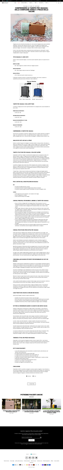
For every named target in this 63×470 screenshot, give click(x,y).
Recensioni (31, 462)
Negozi (60, 0)
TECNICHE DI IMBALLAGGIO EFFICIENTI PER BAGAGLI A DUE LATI (11, 411)
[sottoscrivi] (40, 437)
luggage (31, 6)
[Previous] (16, 0)
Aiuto (57, 0)
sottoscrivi (31, 440)
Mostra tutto (31, 396)
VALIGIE (31, 2)
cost (29, 6)
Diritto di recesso (33, 460)
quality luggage (37, 6)
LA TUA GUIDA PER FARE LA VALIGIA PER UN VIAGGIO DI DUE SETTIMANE (31, 411)
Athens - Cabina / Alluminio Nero (25, 99)
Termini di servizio (6, 460)
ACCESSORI (41, 2)
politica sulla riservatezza (19, 460)
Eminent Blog (32, 383)
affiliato (52, 460)
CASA (15, 2)
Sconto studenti (56, 460)
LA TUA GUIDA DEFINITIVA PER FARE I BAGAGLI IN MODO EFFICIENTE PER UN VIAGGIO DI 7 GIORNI (51, 411)
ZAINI (36, 2)
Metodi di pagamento (46, 460)
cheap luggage (25, 6)
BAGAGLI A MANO (24, 2)
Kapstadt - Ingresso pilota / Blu (37, 99)
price (33, 6)
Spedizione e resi (39, 460)
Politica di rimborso (27, 460)
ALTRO (47, 2)
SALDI (19, 2)
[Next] (46, 0)
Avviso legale (12, 460)
